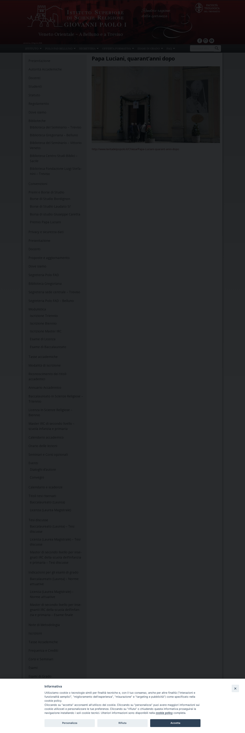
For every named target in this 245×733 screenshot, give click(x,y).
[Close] (235, 688)
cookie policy (164, 713)
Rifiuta (122, 723)
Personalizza (69, 723)
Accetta (175, 723)
